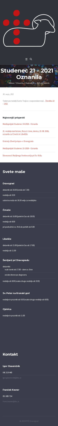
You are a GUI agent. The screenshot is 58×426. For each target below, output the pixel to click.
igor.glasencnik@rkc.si (12, 377)
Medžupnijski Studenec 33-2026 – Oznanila (20, 148)
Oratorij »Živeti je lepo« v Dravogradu (18, 141)
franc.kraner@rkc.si (11, 401)
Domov (11, 83)
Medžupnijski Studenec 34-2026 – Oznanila (20, 124)
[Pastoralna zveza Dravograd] (29, 28)
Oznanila (19, 83)
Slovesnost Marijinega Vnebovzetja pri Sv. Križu (22, 155)
